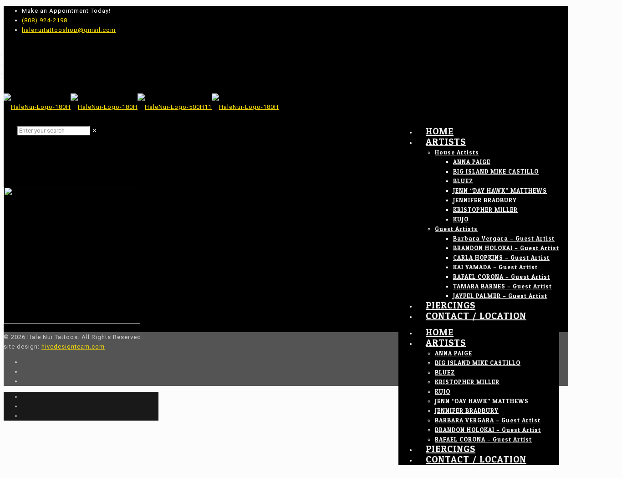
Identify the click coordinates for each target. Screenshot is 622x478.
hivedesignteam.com (73, 346)
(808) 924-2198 (44, 20)
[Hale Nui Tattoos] (141, 107)
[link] (94, 130)
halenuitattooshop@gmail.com (69, 29)
